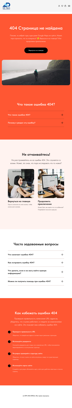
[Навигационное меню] (69, 6)
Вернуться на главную (19, 201)
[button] (59, 6)
